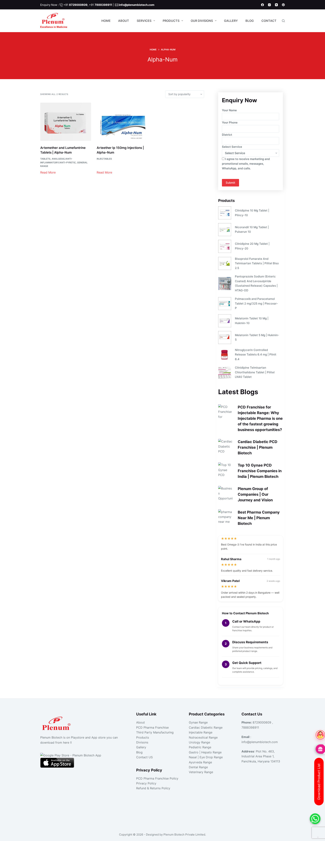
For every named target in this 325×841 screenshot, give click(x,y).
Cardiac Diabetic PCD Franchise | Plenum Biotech (257, 447)
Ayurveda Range (200, 762)
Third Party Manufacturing (155, 732)
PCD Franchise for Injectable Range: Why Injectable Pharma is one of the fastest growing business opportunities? (260, 418)
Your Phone (230, 122)
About (123, 21)
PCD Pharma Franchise (152, 727)
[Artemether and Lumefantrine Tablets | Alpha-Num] (65, 122)
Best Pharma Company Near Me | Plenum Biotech (259, 518)
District (227, 134)
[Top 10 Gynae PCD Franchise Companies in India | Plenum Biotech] (225, 469)
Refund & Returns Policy (153, 788)
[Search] (283, 20)
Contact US (144, 757)
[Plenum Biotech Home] (57, 722)
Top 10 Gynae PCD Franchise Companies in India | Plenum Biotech (260, 471)
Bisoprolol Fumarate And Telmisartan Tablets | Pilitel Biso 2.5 (257, 263)
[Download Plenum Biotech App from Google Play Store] (70, 755)
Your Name (229, 110)
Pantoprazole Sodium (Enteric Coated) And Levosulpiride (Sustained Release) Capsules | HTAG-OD (256, 283)
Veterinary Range (201, 772)
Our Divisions (202, 21)
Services (144, 21)
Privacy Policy (146, 783)
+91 (75, 5)
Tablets (45, 158)
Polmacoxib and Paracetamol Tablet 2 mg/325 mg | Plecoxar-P (256, 303)
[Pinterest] (283, 4)
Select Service (232, 147)
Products (171, 21)
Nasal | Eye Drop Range (206, 757)
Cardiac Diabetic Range (205, 727)
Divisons (142, 742)
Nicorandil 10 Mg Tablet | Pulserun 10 (252, 229)
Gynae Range (198, 722)
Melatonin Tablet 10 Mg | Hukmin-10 (251, 321)
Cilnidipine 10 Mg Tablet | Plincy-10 (252, 213)
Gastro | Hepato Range (205, 752)
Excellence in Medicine (53, 27)
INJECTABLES (104, 158)
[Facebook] (262, 4)
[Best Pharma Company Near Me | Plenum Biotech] (225, 516)
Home (106, 21)
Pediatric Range (200, 747)
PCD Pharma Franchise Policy (157, 778)
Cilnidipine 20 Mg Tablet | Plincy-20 (252, 246)
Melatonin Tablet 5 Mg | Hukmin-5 (257, 337)
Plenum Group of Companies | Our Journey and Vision (255, 494)
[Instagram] (269, 4)
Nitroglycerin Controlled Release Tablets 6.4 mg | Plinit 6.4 (255, 354)
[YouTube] (276, 4)
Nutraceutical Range (203, 737)
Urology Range (199, 742)
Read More (48, 172)
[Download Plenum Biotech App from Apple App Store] (57, 762)
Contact (268, 21)
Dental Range (198, 767)
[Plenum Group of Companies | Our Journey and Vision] (225, 493)
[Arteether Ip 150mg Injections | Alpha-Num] (122, 122)
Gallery (231, 21)
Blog (249, 21)
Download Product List (319, 782)
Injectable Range (200, 732)
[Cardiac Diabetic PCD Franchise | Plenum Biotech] (225, 446)
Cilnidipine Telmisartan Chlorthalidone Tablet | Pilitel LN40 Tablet (255, 372)
